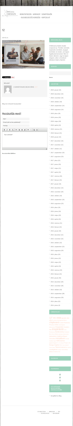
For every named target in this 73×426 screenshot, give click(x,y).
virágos (59, 349)
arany (55, 320)
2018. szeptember (56, 105)
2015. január (54, 278)
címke (56, 325)
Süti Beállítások (41, 411)
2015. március (55, 270)
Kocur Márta (55, 334)
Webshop (36, 14)
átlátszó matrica (53, 351)
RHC (61, 345)
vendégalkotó (53, 349)
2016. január (54, 231)
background (60, 320)
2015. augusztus (56, 250)
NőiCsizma (60, 341)
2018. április (54, 125)
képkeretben (66, 334)
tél (66, 347)
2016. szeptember (56, 199)
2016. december (56, 188)
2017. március (55, 176)
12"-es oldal (55, 318)
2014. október (55, 289)
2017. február (55, 180)
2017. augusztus (56, 156)
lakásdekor (53, 336)
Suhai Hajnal (52, 347)
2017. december (56, 141)
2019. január (54, 90)
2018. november (56, 98)
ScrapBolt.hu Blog (56, 396)
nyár (54, 341)
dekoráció (52, 327)
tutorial (63, 347)
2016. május (54, 215)
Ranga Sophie (54, 345)
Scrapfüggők (47, 14)
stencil (67, 345)
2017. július (54, 160)
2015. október (55, 242)
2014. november (56, 285)
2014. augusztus (56, 297)
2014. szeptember (56, 293)
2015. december (56, 235)
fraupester (59, 327)
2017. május (54, 168)
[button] (4, 130)
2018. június (54, 117)
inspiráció (58, 329)
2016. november (56, 192)
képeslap (60, 334)
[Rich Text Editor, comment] (24, 139)
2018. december (56, 94)
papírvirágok (53, 343)
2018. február (55, 133)
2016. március (55, 223)
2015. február (55, 274)
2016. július (54, 207)
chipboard (54, 322)
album (51, 320)
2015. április (54, 266)
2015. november (56, 238)
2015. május (54, 262)
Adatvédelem (56, 413)
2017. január (54, 184)
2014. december (56, 282)
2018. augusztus (56, 109)
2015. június (54, 258)
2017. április (54, 172)
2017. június (54, 164)
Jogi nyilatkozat (45, 413)
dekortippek (62, 325)
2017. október (55, 148)
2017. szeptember (56, 152)
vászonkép (65, 349)
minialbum (60, 338)
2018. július (54, 113)
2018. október (55, 101)
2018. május (54, 121)
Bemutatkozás (25, 14)
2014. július (54, 301)
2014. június (54, 305)
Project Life (67, 343)
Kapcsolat (46, 17)
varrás (69, 347)
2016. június (54, 211)
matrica (60, 336)
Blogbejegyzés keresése (30, 17)
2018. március (55, 129)
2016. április (54, 219)
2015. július (54, 254)
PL (57, 342)
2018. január (54, 137)
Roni (63, 345)
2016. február (55, 227)
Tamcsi (58, 347)
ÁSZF (59, 411)
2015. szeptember (56, 246)
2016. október (55, 195)
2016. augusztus (56, 203)
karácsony (59, 332)
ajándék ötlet (65, 318)
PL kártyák (61, 342)
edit (8, 83)
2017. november (56, 145)
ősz (59, 351)
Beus (65, 320)
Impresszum (52, 411)
